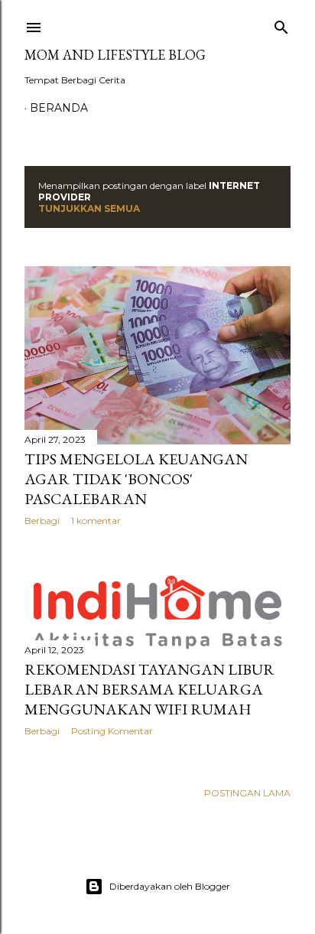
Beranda (59, 108)
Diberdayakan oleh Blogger (169, 886)
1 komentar (96, 520)
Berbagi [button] (42, 520)
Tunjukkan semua (89, 208)
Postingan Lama (247, 793)
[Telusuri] (281, 24)
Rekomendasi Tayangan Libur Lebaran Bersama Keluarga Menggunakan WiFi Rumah (149, 689)
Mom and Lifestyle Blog (115, 54)
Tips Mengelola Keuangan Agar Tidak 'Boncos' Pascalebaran (136, 479)
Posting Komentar (112, 731)
